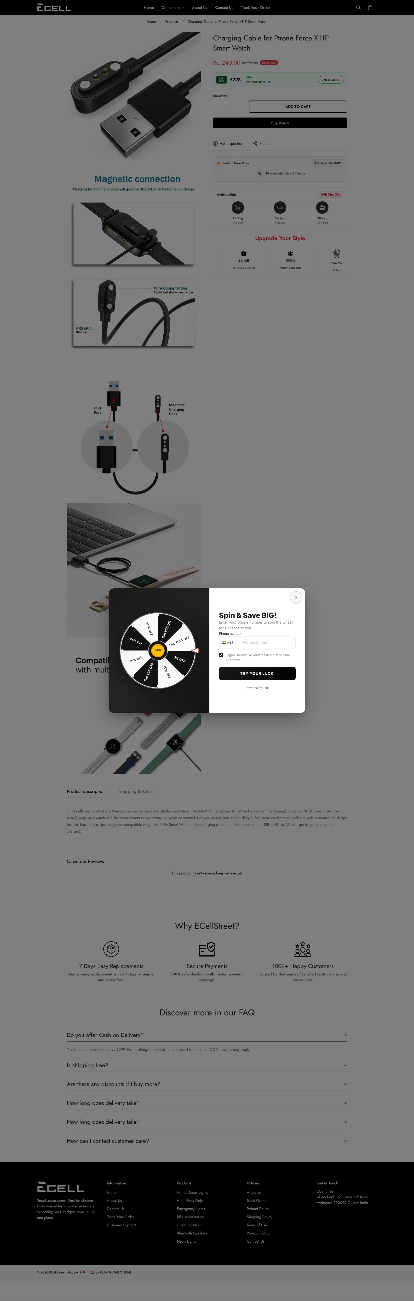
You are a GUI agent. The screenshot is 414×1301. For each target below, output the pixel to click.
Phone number (230, 633)
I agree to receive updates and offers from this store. (258, 657)
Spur (266, 688)
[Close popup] (296, 597)
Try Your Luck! (257, 673)
